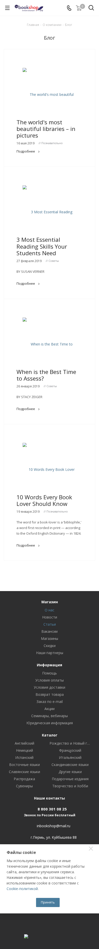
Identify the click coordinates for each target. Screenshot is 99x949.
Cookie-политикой (22, 888)
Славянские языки (24, 772)
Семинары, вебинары (49, 715)
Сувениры (24, 786)
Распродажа (24, 779)
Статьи (49, 624)
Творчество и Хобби (70, 786)
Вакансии (49, 631)
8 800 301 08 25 (52, 808)
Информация (49, 664)
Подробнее (25, 151)
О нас (49, 610)
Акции (49, 708)
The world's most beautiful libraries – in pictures (45, 128)
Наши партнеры (49, 652)
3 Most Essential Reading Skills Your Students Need (41, 246)
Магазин (49, 601)
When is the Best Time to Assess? (46, 375)
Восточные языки (24, 764)
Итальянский (70, 757)
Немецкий (24, 750)
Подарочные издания (70, 779)
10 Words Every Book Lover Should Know (44, 500)
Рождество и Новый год (70, 743)
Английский (24, 743)
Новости (49, 617)
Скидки (50, 645)
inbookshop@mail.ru (53, 826)
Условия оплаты (49, 680)
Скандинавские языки (70, 764)
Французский (70, 750)
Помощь (49, 673)
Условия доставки (49, 687)
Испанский (24, 757)
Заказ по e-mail (50, 701)
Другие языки (70, 772)
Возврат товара (50, 694)
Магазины (49, 638)
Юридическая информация (49, 722)
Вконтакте (49, 923)
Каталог (49, 735)
